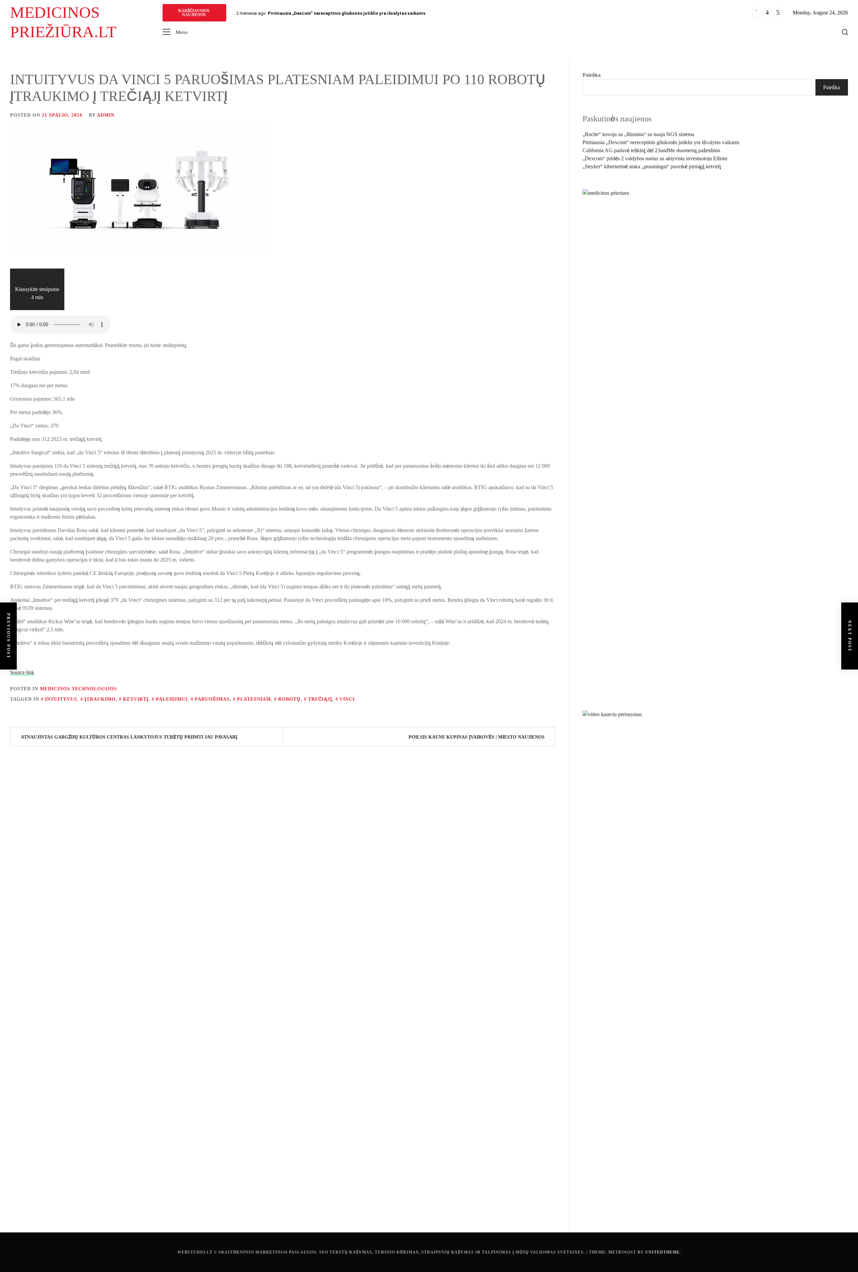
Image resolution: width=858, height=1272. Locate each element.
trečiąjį (320, 699)
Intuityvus (61, 699)
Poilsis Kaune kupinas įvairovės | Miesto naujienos (477, 737)
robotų (289, 699)
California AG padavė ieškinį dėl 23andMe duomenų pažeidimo (651, 150)
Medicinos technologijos (78, 688)
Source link (22, 672)
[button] (175, 32)
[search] (845, 32)
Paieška (592, 75)
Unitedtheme (662, 1252)
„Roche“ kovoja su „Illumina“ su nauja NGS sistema (638, 134)
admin (106, 115)
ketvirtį (135, 699)
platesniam (254, 699)
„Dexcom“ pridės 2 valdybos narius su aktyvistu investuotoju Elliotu (655, 158)
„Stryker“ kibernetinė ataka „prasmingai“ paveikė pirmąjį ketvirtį (652, 166)
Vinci (347, 699)
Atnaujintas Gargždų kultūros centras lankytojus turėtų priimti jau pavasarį (129, 737)
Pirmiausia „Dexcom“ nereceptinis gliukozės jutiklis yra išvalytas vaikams (346, 13)
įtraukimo (100, 699)
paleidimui (171, 699)
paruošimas (212, 699)
